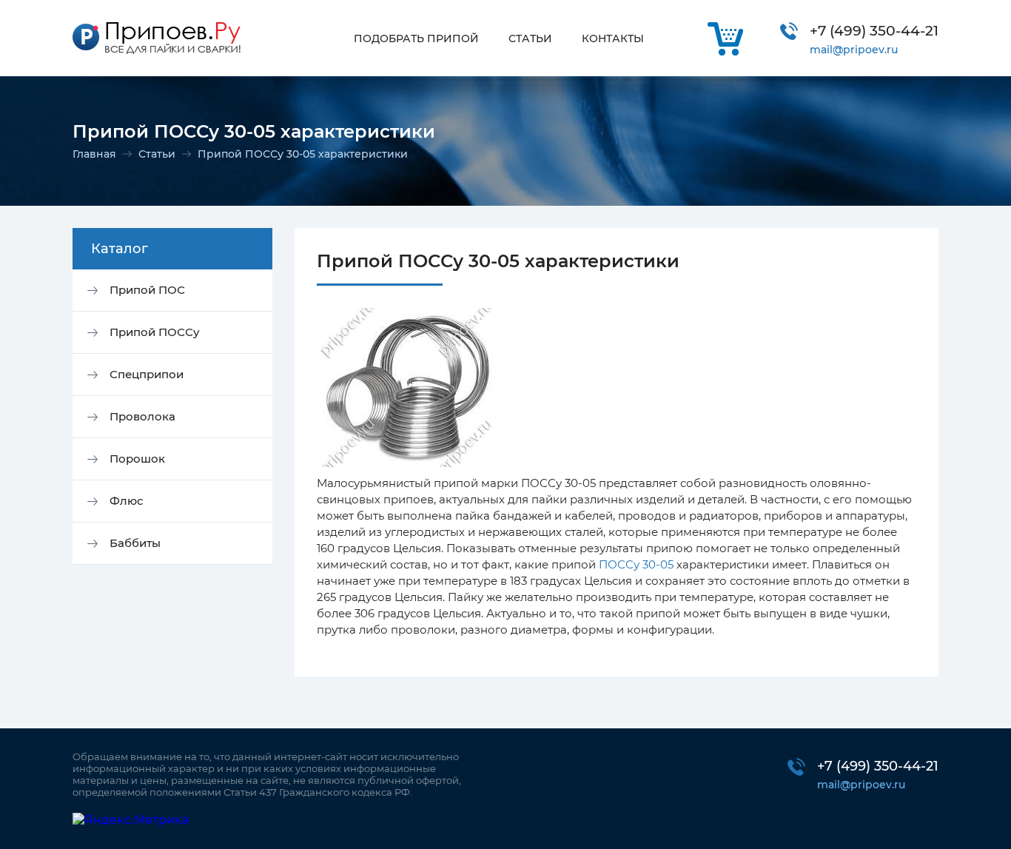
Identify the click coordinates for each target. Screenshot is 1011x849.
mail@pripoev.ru (854, 49)
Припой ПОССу (155, 332)
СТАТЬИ (530, 38)
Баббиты (135, 543)
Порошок (137, 459)
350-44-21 (874, 30)
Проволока (142, 416)
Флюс (127, 501)
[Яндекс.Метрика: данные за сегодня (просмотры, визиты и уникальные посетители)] (131, 820)
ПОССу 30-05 (636, 564)
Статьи (156, 154)
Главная (94, 154)
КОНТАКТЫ (613, 38)
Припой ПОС (147, 290)
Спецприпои (147, 374)
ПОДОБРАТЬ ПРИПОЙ (416, 38)
